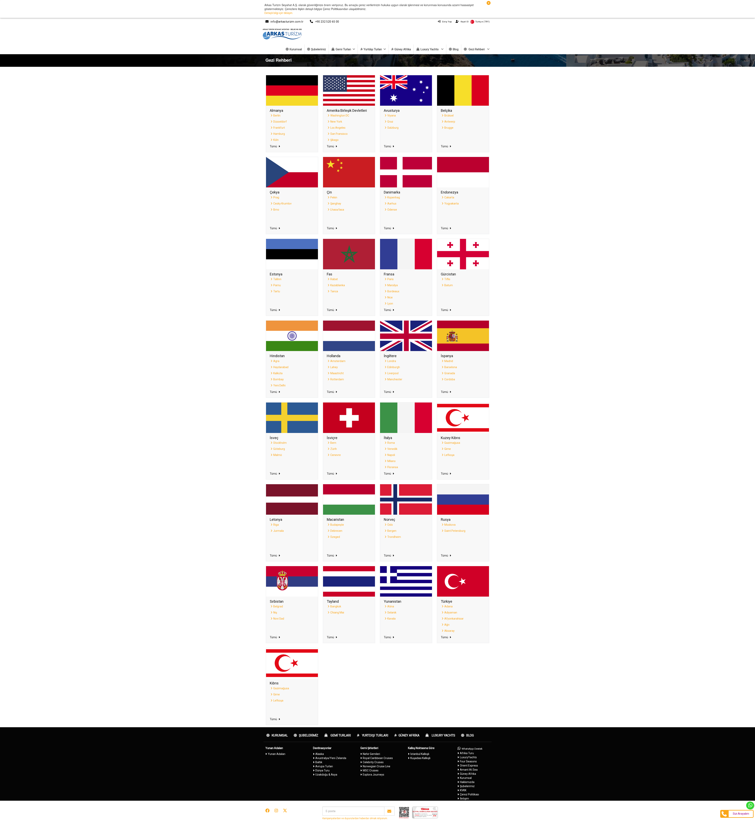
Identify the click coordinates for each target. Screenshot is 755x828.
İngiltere (390, 356)
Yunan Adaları (274, 748)
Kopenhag (393, 197)
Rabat (334, 279)
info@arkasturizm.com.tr (287, 21)
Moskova (450, 524)
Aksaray (449, 630)
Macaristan (335, 519)
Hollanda (333, 356)
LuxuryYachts (468, 757)
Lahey (334, 367)
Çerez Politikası (469, 794)
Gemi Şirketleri (369, 748)
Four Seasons (468, 761)
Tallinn (277, 279)
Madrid (448, 361)
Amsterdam (337, 361)
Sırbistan (277, 601)
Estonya (276, 274)
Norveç (389, 519)
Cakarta (449, 197)
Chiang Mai (337, 612)
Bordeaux (393, 291)
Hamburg (279, 133)
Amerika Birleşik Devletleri (347, 110)
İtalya (388, 438)
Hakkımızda (467, 782)
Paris (390, 279)
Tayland (333, 601)
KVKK (463, 790)
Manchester (394, 379)
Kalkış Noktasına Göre (421, 748)
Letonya (276, 519)
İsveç (274, 438)
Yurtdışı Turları (373, 49)
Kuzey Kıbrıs (450, 438)
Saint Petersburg (454, 530)
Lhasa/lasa (337, 209)
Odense (392, 209)
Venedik (392, 448)
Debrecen (336, 530)
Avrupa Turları (324, 766)
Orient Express (469, 765)
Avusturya (392, 110)
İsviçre (332, 438)
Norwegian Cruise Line (376, 766)
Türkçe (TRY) (482, 21)
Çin (329, 192)
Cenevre (335, 455)
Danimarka (392, 192)
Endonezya (449, 192)
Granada (449, 373)
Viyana (391, 115)
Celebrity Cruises (373, 762)
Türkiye (446, 601)
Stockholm (280, 442)
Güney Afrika (402, 49)
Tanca (334, 291)
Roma (391, 442)
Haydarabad (280, 367)
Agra (276, 361)
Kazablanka (337, 285)
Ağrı (446, 624)
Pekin (333, 197)
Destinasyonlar (322, 748)
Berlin (276, 115)
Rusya (445, 519)
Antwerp (449, 121)
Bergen (391, 530)
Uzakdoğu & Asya (326, 774)
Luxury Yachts (430, 49)
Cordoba (449, 379)
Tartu (276, 291)
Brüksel (449, 115)
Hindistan (277, 356)
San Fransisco (339, 133)
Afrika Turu (467, 753)
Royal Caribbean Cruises (378, 758)
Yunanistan (392, 601)
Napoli (391, 455)
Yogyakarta (451, 203)
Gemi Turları (343, 49)
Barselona (450, 367)
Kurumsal (296, 49)
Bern (333, 442)
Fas (329, 274)
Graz (390, 121)
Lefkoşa (449, 455)
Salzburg (393, 127)
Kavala (391, 618)
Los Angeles (337, 127)
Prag (276, 197)
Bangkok (335, 606)
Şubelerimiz (318, 49)
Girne (447, 448)
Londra (391, 361)
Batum (448, 285)
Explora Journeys (373, 774)
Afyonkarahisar (454, 618)
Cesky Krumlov (282, 203)
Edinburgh (393, 367)
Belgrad (278, 606)
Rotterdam (337, 379)
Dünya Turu (322, 770)
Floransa (392, 467)
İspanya (447, 356)
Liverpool (393, 373)
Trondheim (394, 536)
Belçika (446, 110)
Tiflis (447, 279)
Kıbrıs (274, 683)
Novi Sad (278, 618)
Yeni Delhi (279, 385)
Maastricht (337, 373)
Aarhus (391, 203)
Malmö (277, 455)
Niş (275, 612)
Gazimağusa (452, 442)
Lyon (390, 303)
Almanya (276, 110)
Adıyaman (450, 612)
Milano (391, 461)
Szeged (335, 536)
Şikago (334, 139)
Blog (456, 49)
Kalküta (278, 373)
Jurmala (278, 530)
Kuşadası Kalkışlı (420, 758)
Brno (276, 209)
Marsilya (392, 285)
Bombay (278, 379)
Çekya (274, 192)
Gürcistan (448, 274)
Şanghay (335, 203)
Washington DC (339, 115)
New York (336, 121)
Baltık (318, 762)
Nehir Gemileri (371, 754)
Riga (276, 524)
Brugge (448, 127)
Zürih (333, 448)
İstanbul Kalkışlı (419, 754)
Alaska (319, 754)
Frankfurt (279, 127)
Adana (448, 606)
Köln (276, 139)
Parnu (277, 285)
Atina (390, 606)
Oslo (390, 524)
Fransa (389, 274)
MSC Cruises (370, 770)
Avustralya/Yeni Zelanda (330, 758)
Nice (390, 297)
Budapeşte (337, 524)
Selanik (391, 612)
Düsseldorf (280, 121)
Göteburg (279, 448)
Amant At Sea (469, 769)
